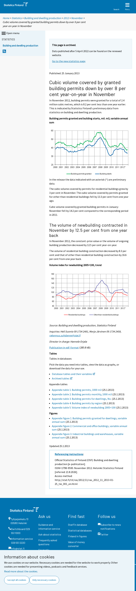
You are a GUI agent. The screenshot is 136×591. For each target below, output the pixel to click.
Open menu (12, 33)
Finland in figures (77, 536)
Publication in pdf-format (64, 347)
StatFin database (77, 524)
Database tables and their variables (72, 374)
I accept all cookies (16, 579)
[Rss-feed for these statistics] (4, 52)
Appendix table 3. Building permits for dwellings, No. (81, 398)
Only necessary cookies (44, 579)
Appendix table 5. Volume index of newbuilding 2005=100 (84, 407)
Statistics (17, 18)
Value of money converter (76, 544)
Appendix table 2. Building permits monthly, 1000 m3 (82, 394)
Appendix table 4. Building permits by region (77, 403)
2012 (66, 18)
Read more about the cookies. (21, 571)
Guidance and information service (49, 526)
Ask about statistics (49, 534)
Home (6, 18)
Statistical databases (80, 530)
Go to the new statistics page (68, 61)
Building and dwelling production (42, 18)
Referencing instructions (69, 454)
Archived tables (60, 378)
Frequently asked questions (47, 542)
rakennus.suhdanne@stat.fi (64, 335)
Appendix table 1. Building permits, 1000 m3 (77, 389)
